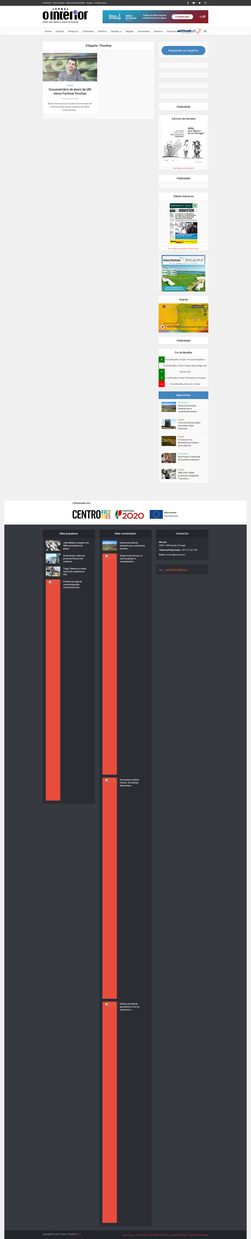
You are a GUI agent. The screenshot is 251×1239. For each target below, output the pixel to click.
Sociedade (143, 31)
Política (102, 31)
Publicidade (154, 1235)
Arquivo (89, 3)
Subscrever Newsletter (75, 3)
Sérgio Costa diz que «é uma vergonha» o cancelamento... (131, 559)
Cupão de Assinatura (179, 1235)
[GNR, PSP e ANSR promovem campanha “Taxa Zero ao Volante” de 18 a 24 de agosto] (170, 474)
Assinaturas (173, 31)
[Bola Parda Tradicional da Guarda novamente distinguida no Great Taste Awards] (170, 458)
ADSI (79, 1234)
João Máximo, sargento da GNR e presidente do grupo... (76, 546)
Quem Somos (129, 1235)
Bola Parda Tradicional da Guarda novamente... (189, 458)
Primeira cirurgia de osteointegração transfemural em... (72, 584)
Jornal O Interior (175, 570)
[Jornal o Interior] (65, 14)
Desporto (73, 31)
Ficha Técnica (58, 3)
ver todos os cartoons (183, 168)
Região (129, 31)
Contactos (47, 3)
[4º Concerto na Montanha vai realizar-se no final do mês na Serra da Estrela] (170, 441)
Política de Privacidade (198, 1235)
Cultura (60, 31)
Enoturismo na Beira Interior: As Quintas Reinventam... (129, 783)
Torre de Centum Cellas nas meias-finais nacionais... (189, 426)
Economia (88, 31)
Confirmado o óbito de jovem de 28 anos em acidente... (74, 559)
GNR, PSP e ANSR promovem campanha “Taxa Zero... (188, 476)
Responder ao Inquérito (183, 50)
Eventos (158, 31)
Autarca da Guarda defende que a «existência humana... (188, 409)
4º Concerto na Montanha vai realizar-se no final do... (188, 443)
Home (48, 31)
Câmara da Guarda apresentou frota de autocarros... (129, 1007)
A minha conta (100, 3)
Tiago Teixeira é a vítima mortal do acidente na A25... (74, 571)
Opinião (115, 31)
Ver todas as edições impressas (183, 249)
